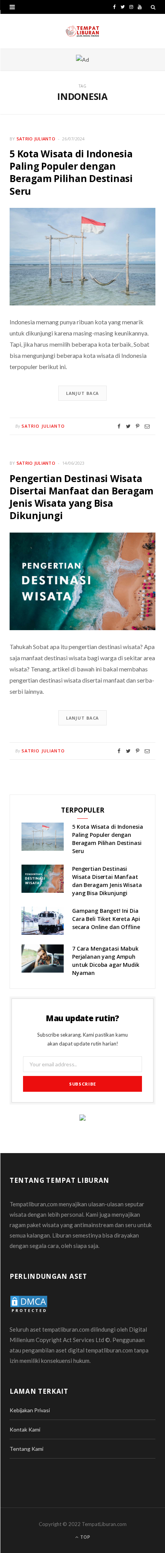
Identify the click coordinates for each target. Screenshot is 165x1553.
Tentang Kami (26, 1448)
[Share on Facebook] (118, 426)
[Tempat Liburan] (82, 31)
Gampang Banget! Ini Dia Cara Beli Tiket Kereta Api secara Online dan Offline (106, 919)
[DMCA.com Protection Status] (29, 1303)
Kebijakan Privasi (30, 1410)
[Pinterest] (137, 426)
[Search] (153, 6)
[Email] (147, 426)
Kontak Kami (25, 1429)
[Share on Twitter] (128, 426)
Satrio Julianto (35, 139)
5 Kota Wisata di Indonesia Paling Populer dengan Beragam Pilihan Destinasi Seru (71, 172)
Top (84, 1537)
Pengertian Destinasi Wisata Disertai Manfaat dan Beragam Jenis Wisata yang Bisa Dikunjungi (81, 497)
